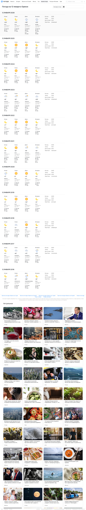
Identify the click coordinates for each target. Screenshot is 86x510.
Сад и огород (38, 296)
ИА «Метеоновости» (81, 509)
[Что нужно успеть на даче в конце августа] (53, 416)
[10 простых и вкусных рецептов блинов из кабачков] (12, 356)
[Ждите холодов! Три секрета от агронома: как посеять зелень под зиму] (73, 396)
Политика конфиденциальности (47, 509)
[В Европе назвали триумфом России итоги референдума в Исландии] (73, 416)
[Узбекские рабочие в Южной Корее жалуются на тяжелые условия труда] (12, 457)
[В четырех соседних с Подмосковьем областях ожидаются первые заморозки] (12, 437)
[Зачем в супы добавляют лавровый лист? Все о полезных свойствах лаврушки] (32, 396)
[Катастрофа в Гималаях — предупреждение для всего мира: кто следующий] (12, 316)
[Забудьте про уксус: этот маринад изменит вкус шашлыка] (32, 336)
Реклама (10, 509)
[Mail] (2, 1)
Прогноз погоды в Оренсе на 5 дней (28, 295)
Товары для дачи (47, 296)
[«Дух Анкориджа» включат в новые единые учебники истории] (12, 477)
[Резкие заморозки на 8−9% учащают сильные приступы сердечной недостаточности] (53, 497)
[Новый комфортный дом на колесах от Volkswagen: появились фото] (73, 497)
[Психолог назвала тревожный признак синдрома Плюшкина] (73, 356)
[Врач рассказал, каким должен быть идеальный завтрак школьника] (73, 477)
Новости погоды (80, 295)
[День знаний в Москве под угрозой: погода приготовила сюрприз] (32, 356)
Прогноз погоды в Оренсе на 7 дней (47, 295)
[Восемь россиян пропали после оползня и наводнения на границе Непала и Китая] (12, 416)
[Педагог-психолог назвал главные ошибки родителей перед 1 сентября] (12, 497)
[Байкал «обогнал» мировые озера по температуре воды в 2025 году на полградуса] (53, 457)
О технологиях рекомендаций (59, 509)
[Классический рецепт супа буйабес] (73, 457)
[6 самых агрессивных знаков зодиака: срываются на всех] (32, 477)
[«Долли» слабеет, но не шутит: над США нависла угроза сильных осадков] (32, 437)
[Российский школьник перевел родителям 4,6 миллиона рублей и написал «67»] (53, 437)
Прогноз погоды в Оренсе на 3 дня (10, 295)
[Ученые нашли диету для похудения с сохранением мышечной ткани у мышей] (32, 457)
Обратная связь (68, 509)
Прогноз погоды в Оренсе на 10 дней (66, 295)
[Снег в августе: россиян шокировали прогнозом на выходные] (32, 376)
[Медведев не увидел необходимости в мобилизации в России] (73, 316)
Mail (2, 509)
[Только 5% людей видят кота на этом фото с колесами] (73, 336)
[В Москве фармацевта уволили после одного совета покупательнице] (53, 356)
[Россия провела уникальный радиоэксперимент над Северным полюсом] (53, 477)
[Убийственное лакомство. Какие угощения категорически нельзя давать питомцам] (12, 396)
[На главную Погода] (6, 1)
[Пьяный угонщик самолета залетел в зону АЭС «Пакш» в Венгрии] (53, 316)
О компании (6, 509)
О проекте (38, 509)
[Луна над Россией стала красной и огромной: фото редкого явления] (32, 497)
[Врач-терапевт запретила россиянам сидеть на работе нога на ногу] (73, 437)
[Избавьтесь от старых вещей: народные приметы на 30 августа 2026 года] (53, 336)
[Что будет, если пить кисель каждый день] (12, 336)
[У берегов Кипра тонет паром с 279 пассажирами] (12, 376)
